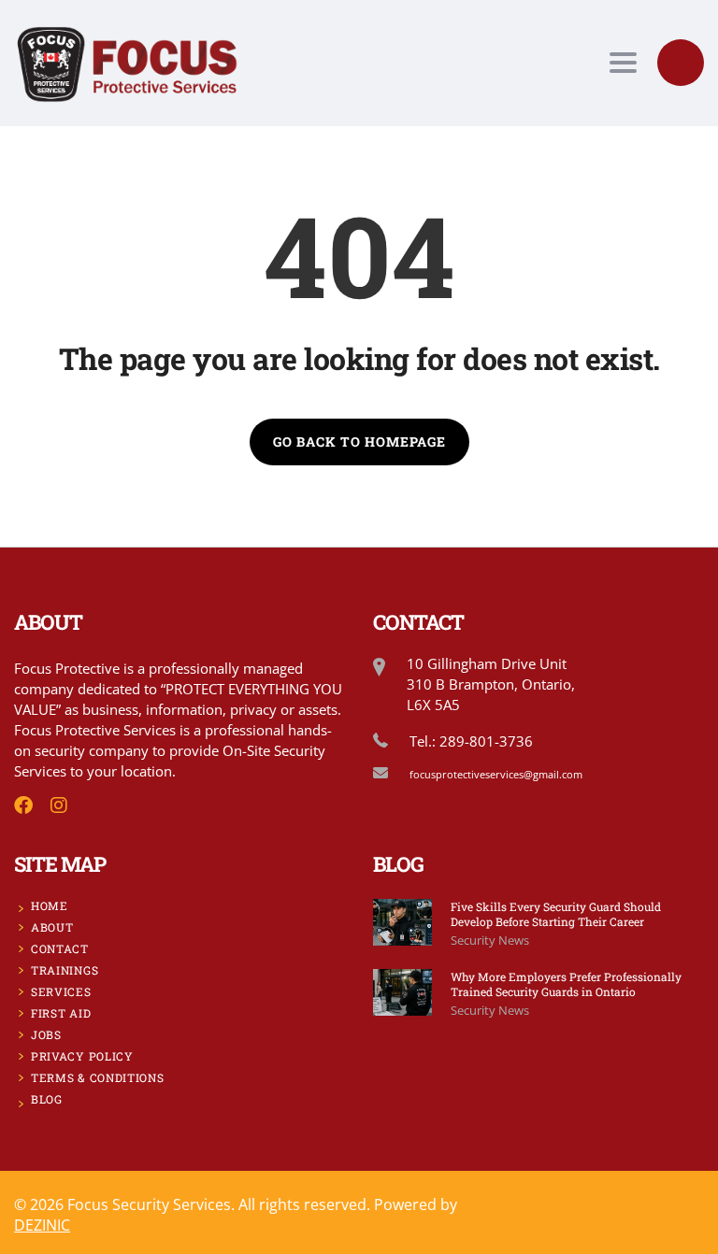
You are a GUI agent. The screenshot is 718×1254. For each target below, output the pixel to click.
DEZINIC (42, 1225)
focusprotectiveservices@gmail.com (495, 774)
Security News (490, 940)
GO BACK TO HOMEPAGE (359, 441)
